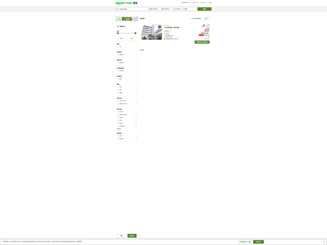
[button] (123, 3)
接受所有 (258, 241)
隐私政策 (79, 241)
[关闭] (324, 242)
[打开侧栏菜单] (210, 3)
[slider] (118, 33)
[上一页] (143, 32)
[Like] (159, 27)
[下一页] (160, 32)
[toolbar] (161, 9)
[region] (163, 242)
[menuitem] (186, 3)
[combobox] (131, 9)
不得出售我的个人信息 (245, 241)
